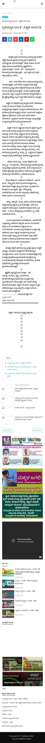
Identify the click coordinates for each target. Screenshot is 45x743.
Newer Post (7, 430)
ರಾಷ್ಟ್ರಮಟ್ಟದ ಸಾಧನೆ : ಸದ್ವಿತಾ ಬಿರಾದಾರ (19, 363)
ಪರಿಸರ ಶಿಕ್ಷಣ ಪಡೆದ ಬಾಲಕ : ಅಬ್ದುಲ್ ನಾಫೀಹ (26, 390)
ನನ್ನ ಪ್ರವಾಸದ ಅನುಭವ (9, 706)
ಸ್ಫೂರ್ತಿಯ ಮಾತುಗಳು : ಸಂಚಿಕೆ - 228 (26, 610)
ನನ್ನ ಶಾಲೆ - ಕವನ (7, 722)
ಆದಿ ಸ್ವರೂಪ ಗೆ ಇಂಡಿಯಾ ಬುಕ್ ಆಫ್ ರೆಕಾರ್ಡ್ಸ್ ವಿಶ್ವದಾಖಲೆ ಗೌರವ (26, 399)
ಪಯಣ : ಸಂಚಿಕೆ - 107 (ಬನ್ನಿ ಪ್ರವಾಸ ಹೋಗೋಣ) (26, 582)
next (5, 688)
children (5, 17)
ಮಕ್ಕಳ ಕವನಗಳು (7, 710)
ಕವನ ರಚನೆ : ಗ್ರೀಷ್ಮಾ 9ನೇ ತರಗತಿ (12, 726)
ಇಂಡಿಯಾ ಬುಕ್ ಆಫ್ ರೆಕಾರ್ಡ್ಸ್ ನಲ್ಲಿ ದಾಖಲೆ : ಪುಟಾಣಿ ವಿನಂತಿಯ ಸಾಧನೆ (29, 418)
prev (3, 688)
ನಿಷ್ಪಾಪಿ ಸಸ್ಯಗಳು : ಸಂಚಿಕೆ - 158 (25, 591)
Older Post (37, 430)
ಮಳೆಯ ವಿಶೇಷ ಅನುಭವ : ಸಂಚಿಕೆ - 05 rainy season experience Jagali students (27, 571)
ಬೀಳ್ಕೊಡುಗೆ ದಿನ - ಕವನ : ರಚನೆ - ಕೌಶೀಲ (15, 699)
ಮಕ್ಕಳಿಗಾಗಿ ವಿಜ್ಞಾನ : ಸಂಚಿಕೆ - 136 (25, 601)
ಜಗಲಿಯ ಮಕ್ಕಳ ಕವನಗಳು (10, 718)
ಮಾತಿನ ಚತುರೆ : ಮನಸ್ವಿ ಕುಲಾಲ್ (25, 408)
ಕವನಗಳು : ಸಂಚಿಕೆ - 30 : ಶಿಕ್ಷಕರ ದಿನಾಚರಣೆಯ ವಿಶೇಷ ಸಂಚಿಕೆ (21, 703)
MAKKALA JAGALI (28, 736)
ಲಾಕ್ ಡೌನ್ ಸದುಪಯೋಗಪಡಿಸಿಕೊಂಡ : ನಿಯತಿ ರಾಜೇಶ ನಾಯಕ (22, 368)
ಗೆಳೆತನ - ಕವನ (7, 714)
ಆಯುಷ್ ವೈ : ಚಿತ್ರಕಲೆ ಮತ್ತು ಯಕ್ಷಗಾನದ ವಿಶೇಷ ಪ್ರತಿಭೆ (22, 374)
